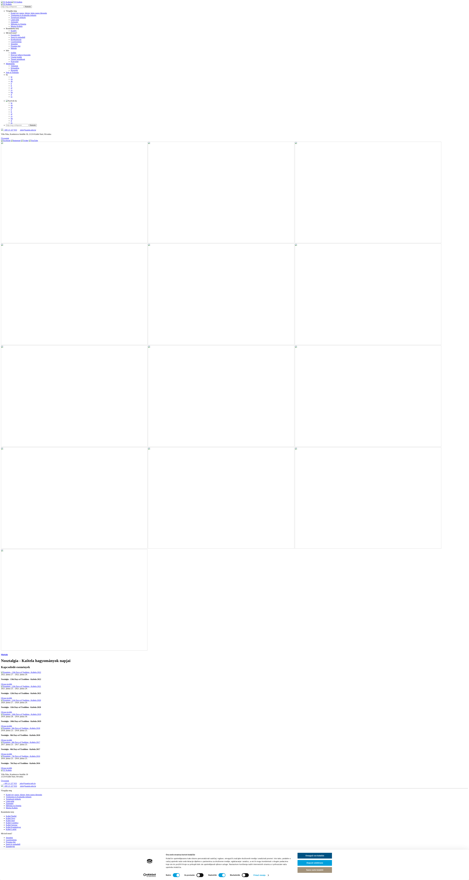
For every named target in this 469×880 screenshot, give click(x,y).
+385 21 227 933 (10, 130)
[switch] (200, 875)
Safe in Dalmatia (12, 72)
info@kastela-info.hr (28, 130)
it (11, 83)
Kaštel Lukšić (11, 829)
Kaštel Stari (10, 821)
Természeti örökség (18, 17)
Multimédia (10, 64)
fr (11, 86)
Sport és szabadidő (18, 37)
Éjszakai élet (15, 46)
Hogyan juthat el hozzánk (21, 55)
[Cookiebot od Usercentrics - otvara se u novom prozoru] (149, 875)
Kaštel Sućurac (11, 825)
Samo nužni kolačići (314, 870)
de (12, 81)
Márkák (14, 48)
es (11, 97)
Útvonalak (5, 138)
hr (11, 77)
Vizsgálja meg (11, 11)
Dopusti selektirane (315, 863)
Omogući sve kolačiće (314, 856)
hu (7, 75)
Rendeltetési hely (12, 28)
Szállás (13, 53)
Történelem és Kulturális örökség (23, 15)
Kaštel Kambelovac (13, 827)
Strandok (14, 44)
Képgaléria (15, 68)
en (12, 79)
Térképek (14, 66)
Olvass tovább (6, 684)
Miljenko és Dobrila (18, 24)
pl (11, 88)
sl (11, 94)
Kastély (14, 31)
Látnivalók (15, 20)
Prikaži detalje (259, 875)
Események (15, 35)
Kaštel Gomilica (12, 823)
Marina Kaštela (16, 26)
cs (11, 90)
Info (7, 50)
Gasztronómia (16, 42)
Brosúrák (14, 70)
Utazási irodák (16, 57)
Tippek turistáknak (18, 59)
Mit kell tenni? (11, 33)
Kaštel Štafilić (11, 816)
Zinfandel (14, 22)
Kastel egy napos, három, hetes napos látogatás (29, 13)
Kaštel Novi (10, 818)
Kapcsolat (14, 61)
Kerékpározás (16, 39)
